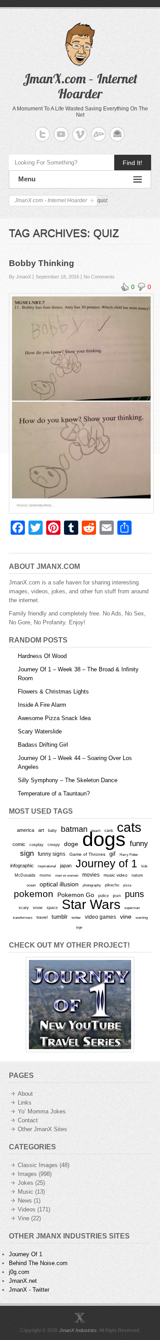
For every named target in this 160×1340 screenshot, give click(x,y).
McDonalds (25, 875)
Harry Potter (129, 855)
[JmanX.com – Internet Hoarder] (80, 1317)
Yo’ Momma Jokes (42, 1111)
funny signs (51, 854)
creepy (54, 844)
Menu (27, 179)
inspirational (47, 866)
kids (144, 866)
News (25, 1200)
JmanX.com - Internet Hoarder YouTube (61, 134)
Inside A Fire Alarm (42, 704)
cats (129, 827)
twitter (76, 918)
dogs (104, 839)
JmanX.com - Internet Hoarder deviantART (98, 134)
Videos (27, 1209)
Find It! (132, 162)
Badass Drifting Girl (43, 744)
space (52, 907)
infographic (22, 865)
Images (27, 1174)
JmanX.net (23, 1280)
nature (137, 875)
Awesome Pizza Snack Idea (54, 718)
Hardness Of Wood (42, 656)
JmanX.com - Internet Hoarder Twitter (42, 134)
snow (38, 907)
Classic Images (38, 1165)
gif (112, 853)
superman (132, 907)
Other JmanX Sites (42, 1129)
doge (71, 843)
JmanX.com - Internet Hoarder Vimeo (79, 134)
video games (100, 917)
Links (25, 1102)
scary (24, 907)
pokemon (33, 894)
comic (18, 844)
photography (92, 885)
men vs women (66, 875)
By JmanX (20, 276)
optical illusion (59, 884)
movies (91, 875)
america (25, 830)
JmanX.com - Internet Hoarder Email (117, 134)
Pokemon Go (75, 894)
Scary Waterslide (40, 731)
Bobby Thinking (41, 263)
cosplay (36, 844)
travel (42, 917)
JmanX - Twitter (29, 1289)
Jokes (25, 1182)
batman (74, 829)
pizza (127, 885)
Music (25, 1191)
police (103, 895)
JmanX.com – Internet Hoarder (80, 86)
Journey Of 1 (25, 1254)
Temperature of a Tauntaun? (54, 793)
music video (116, 875)
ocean (31, 885)
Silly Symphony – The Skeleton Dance (67, 780)
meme (45, 875)
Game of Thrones (87, 854)
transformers (22, 917)
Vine (23, 1218)
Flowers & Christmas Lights (53, 691)
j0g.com (19, 1272)
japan (66, 865)
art (41, 830)
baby (52, 830)
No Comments (99, 276)
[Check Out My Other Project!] (80, 1004)
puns (134, 894)
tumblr (60, 916)
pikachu (112, 885)
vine (126, 916)
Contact (28, 1120)
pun (117, 895)
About (25, 1093)
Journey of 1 (106, 864)
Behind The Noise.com (38, 1263)
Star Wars (91, 904)
